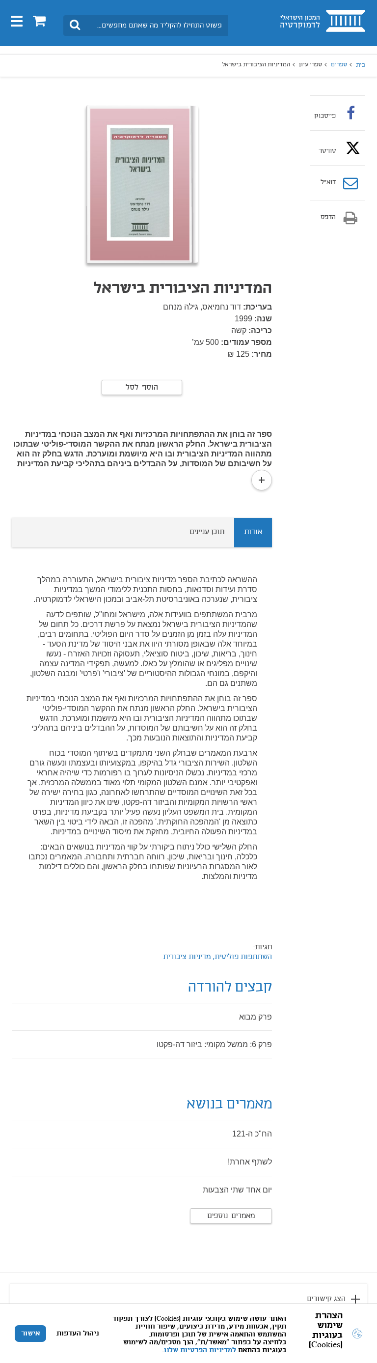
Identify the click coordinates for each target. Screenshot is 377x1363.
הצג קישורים (326, 1299)
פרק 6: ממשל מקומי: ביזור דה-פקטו (214, 1044)
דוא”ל (328, 182)
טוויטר (327, 151)
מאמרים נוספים (231, 1216)
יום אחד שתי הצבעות (237, 1190)
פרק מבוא (255, 1017)
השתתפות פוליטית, (241, 957)
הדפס (328, 217)
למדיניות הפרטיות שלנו (200, 1350)
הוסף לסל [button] (142, 388)
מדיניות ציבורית (187, 957)
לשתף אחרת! (250, 1162)
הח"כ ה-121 (252, 1134)
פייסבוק (325, 116)
